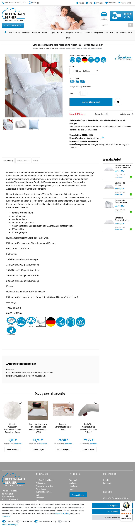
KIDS (106, 32)
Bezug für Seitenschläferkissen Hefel (63, 427)
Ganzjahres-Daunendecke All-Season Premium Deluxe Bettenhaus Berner (122, 219)
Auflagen (52, 32)
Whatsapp (35, 2)
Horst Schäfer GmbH (52, 48)
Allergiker (69, 32)
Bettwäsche (26, 32)
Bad (111, 32)
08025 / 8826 (15, 2)
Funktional (66, 521)
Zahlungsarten (41, 483)
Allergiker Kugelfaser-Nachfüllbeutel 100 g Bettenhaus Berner (12, 428)
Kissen (44, 32)
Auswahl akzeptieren (112, 517)
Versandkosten (86, 87)
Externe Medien (26, 521)
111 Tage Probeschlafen (44, 480)
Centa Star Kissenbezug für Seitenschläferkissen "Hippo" (88, 428)
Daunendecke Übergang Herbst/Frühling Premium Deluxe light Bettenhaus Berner (123, 184)
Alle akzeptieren (112, 505)
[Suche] (130, 25)
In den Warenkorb (91, 102)
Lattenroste (88, 32)
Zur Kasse (72, 483)
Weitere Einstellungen (10, 524)
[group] (38, 410)
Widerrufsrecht (41, 489)
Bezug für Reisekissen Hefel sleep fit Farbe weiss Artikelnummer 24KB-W (38, 428)
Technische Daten (23, 160)
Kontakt (35, 160)
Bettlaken (60, 32)
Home (35, 48)
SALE (130, 32)
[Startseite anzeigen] (13, 479)
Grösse (71, 66)
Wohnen (123, 32)
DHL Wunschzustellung (47, 521)
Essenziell (10, 521)
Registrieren (73, 486)
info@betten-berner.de (89, 141)
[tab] (8, 160)
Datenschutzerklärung (43, 491)
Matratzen (78, 32)
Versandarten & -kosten (44, 486)
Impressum (107, 483)
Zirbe (116, 32)
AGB (37, 494)
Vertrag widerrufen (78, 495)
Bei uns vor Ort (14, 32)
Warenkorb (73, 480)
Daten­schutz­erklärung (62, 513)
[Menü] (130, 502)
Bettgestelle (98, 32)
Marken (67, 37)
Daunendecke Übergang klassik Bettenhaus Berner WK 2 (123, 201)
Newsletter (40, 497)
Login (71, 489)
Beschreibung (8, 160)
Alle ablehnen (112, 511)
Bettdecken (36, 32)
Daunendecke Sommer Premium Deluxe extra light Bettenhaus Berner (123, 166)
